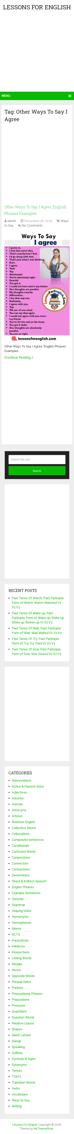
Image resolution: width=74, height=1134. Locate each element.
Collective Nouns (24, 828)
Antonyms (19, 810)
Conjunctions (21, 857)
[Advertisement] (37, 52)
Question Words (23, 1017)
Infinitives (18, 946)
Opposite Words (23, 976)
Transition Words (23, 1082)
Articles (17, 816)
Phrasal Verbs (21, 982)
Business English (23, 822)
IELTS (16, 934)
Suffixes (17, 1053)
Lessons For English (37, 7)
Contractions (21, 869)
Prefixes (17, 988)
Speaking (18, 1047)
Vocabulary (20, 1094)
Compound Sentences (28, 840)
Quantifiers (19, 1011)
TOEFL (17, 1076)
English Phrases (23, 887)
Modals (17, 964)
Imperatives (20, 940)
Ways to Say (21, 1100)
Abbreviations (21, 780)
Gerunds (18, 899)
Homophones (21, 922)
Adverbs (18, 798)
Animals (17, 804)
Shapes (17, 1029)
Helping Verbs (21, 911)
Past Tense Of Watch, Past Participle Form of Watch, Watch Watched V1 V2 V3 (38, 602)
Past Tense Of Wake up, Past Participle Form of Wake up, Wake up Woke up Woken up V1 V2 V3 (38, 617)
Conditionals (20, 845)
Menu (6, 96)
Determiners (20, 875)
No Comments (32, 225)
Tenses (17, 1070)
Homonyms (20, 917)
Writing (17, 1106)
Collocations (20, 834)
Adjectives (19, 792)
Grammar (18, 905)
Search (37, 470)
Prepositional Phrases (27, 994)
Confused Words (24, 851)
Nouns (16, 970)
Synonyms (19, 1065)
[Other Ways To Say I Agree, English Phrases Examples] (37, 286)
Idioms (16, 928)
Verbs (16, 1088)
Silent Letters (21, 1035)
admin (11, 221)
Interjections (20, 952)
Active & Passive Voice (28, 786)
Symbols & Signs (23, 1059)
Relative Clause (23, 1023)
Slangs (16, 1041)
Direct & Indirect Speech (29, 881)
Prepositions (20, 999)
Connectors (20, 863)
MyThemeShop (43, 1128)
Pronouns (18, 1005)
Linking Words (21, 958)
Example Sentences (26, 893)
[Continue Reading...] (18, 357)
